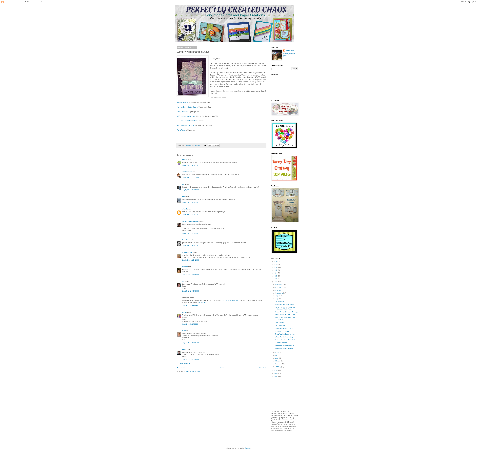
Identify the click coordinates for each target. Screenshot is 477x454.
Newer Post (181, 368)
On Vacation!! (279, 301)
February (278, 364)
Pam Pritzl (185, 240)
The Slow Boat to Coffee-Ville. (285, 315)
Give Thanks (279, 322)
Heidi (184, 196)
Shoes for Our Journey (282, 331)
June (277, 352)
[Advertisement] (283, 393)
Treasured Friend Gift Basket (284, 304)
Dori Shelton (290, 50)
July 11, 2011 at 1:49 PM (190, 305)
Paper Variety (181, 130)
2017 (276, 264)
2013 (276, 276)
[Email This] (209, 145)
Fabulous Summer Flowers (284, 328)
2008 (276, 376)
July (276, 299)
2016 (276, 267)
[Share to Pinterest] (218, 145)
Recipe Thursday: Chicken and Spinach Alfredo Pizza (285, 308)
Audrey (184, 159)
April (277, 358)
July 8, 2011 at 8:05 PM (190, 165)
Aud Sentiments (182, 102)
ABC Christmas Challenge (186, 116)
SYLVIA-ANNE (187, 252)
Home (222, 368)
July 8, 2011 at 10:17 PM (190, 177)
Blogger (247, 448)
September (279, 293)
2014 (276, 273)
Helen (184, 349)
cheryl (184, 209)
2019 (276, 261)
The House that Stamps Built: (187, 121)
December (279, 284)
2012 (276, 279)
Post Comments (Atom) (193, 371)
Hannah (185, 267)
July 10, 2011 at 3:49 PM (190, 274)
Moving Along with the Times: (187, 107)
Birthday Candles (281, 343)
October (278, 290)
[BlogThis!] (211, 145)
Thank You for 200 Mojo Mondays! (286, 312)
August (277, 296)
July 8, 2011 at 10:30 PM (190, 190)
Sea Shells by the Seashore (284, 346)
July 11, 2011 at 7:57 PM (190, 324)
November (279, 287)
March (277, 361)
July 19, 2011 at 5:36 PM (190, 359)
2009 (276, 373)
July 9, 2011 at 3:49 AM (190, 214)
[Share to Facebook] (216, 145)
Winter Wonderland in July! (284, 337)
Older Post (262, 368)
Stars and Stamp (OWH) (185, 125)
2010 (276, 370)
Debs (184, 331)
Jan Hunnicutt (187, 172)
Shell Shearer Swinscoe (190, 221)
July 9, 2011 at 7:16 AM (190, 233)
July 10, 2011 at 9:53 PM (190, 291)
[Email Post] (204, 145)
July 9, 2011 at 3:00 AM (190, 202)
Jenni (184, 312)
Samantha (202, 302)
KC (183, 184)
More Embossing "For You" (284, 349)
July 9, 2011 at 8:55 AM (190, 246)
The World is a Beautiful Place (285, 334)
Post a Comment (185, 363)
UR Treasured (280, 325)
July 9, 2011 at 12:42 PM (190, 260)
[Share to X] (213, 145)
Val (183, 281)
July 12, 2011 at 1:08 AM (190, 343)
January (278, 367)
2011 (276, 282)
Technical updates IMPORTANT (285, 340)
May (277, 355)
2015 (276, 270)
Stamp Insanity (182, 112)
